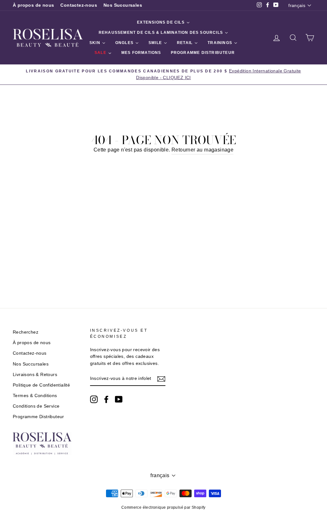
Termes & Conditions (35, 395)
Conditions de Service (36, 406)
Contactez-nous (78, 5)
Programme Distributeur (38, 416)
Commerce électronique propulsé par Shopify (163, 507)
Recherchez (25, 332)
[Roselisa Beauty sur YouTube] (119, 399)
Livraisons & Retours (35, 374)
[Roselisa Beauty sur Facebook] (106, 399)
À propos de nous (33, 5)
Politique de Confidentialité (41, 385)
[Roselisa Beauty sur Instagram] (94, 399)
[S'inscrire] (161, 379)
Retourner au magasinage (202, 149)
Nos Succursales (122, 5)
